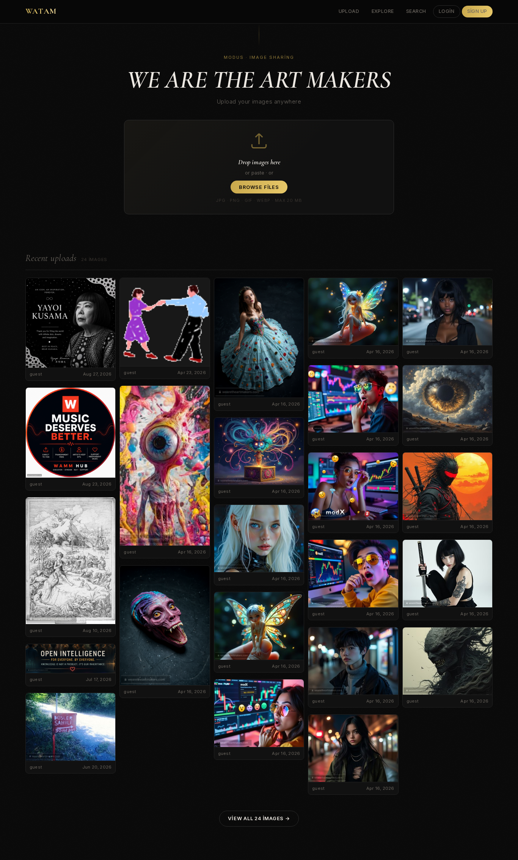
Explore (383, 11)
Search (416, 11)
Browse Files (259, 187)
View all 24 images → (259, 818)
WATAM (41, 11)
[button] (259, 167)
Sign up (477, 11)
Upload (349, 11)
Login (447, 11)
